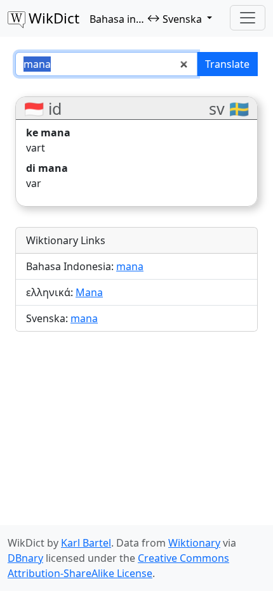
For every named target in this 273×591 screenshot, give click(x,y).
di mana (47, 168)
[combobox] (106, 64)
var (33, 183)
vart (35, 148)
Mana (89, 292)
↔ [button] (146, 18)
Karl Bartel (86, 543)
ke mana (48, 133)
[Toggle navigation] (247, 17)
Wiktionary (194, 543)
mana (129, 266)
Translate (227, 64)
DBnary (25, 558)
